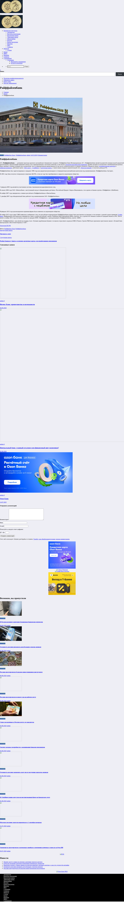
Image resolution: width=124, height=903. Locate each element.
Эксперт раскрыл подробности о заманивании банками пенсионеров (22, 747)
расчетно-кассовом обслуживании (76, 164)
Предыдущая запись (6, 230)
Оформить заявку (9, 80)
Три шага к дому (5, 234)
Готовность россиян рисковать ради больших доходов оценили (20, 647)
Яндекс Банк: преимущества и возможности (17, 304)
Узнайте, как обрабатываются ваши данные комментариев (51, 539)
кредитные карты (46, 168)
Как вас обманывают (10, 83)
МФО (5, 53)
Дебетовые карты (12, 37)
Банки (5, 52)
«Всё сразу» (27, 168)
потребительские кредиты (107, 166)
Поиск (2, 71)
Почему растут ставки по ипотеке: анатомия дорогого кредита (23, 862)
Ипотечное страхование (18, 61)
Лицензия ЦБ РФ (5, 225)
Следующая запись (6, 237)
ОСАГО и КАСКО (17, 63)
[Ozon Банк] (36, 492)
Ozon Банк (4, 499)
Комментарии (4, 519)
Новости (6, 48)
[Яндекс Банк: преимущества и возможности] (33, 298)
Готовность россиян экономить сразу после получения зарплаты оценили (24, 772)
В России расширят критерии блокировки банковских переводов (21, 622)
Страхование (8, 58)
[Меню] (0, 14)
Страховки (10, 60)
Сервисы (10, 47)
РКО (8, 45)
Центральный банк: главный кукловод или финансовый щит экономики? (29, 448)
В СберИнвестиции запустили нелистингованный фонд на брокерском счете (25, 797)
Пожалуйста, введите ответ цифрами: (11, 529)
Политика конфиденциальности (14, 78)
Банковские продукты (10, 30)
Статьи (9, 50)
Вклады (9, 40)
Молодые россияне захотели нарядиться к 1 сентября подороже (21, 822)
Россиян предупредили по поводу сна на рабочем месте (18, 697)
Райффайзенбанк (21, 155)
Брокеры (6, 55)
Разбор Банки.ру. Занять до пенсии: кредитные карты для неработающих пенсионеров (28, 241)
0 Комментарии (42, 155)
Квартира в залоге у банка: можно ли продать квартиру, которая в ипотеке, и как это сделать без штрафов (36, 865)
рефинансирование (6, 168)
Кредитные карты (12, 35)
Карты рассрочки (12, 42)
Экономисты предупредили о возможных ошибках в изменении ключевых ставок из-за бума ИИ (31, 847)
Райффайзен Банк (9, 155)
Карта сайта (7, 81)
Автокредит (11, 32)
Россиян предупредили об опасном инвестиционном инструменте (21, 672)
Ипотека (10, 44)
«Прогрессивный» (86, 168)
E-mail (2, 526)
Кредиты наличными (13, 34)
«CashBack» (35, 168)
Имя (1, 522)
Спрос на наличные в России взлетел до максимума (17, 722)
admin (28, 155)
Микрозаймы (11, 39)
